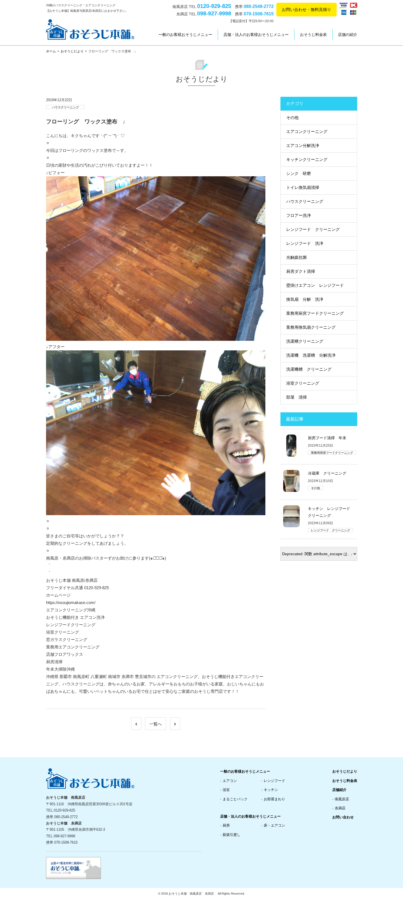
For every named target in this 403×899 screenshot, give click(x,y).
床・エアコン (274, 825)
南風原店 (342, 799)
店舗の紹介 (347, 34)
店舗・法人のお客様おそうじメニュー (256, 34)
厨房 (226, 825)
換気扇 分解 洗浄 (304, 299)
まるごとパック (235, 799)
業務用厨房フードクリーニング (315, 313)
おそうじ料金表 (313, 34)
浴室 (226, 790)
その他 (292, 117)
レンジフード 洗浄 (304, 243)
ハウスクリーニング (65, 107)
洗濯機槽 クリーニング (308, 369)
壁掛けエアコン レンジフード (315, 285)
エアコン (230, 781)
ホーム (51, 51)
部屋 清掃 (296, 397)
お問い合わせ (343, 817)
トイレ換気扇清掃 (302, 187)
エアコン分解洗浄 (302, 145)
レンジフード (274, 781)
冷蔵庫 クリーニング (327, 473)
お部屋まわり (274, 799)
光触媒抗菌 (296, 257)
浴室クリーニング (302, 383)
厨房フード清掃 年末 (327, 438)
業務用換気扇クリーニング (311, 327)
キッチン (271, 790)
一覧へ (155, 724)
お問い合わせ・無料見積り (306, 9)
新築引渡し (231, 835)
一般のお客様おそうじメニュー (185, 34)
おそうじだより (72, 51)
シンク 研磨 (298, 173)
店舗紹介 (339, 790)
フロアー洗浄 (298, 215)
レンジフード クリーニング (313, 229)
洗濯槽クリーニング (304, 341)
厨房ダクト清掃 (300, 271)
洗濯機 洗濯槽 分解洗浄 (311, 355)
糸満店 (340, 808)
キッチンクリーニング (306, 159)
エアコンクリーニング (306, 131)
